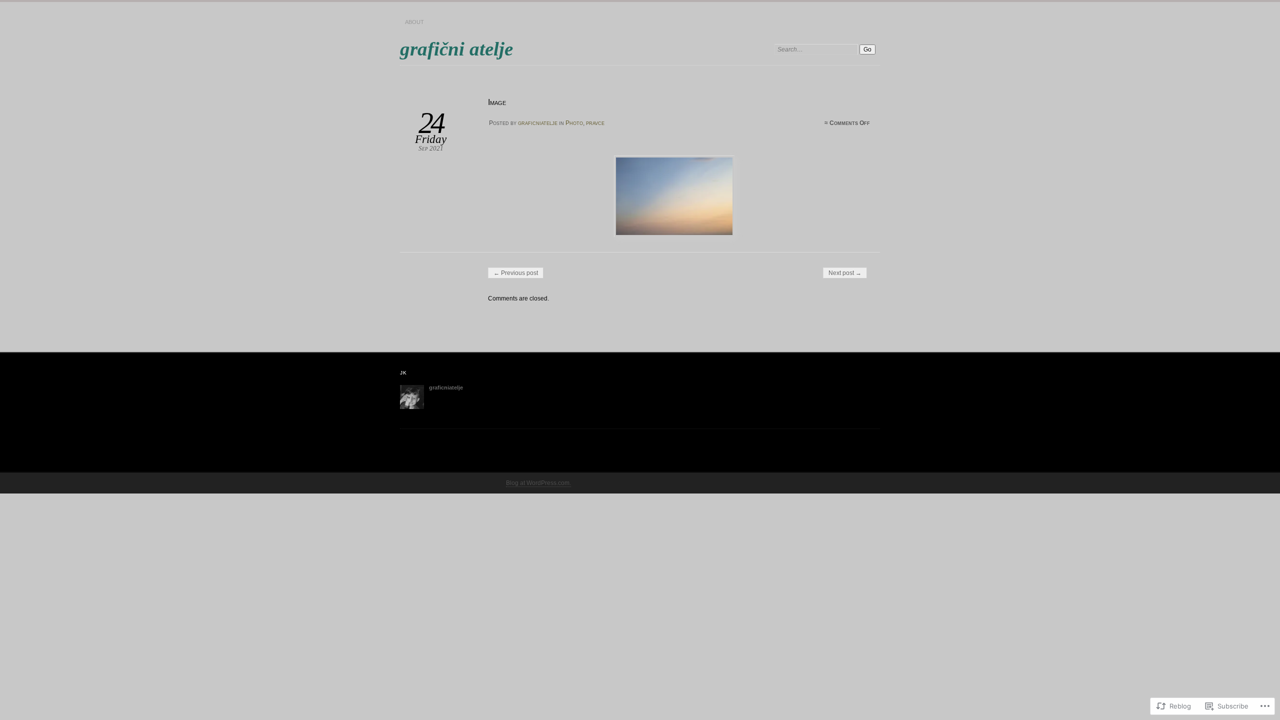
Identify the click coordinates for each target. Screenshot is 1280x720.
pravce (595, 123)
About (414, 22)
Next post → (845, 273)
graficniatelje (538, 123)
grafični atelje (456, 49)
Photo (574, 123)
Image (497, 102)
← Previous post (516, 273)
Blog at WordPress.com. (538, 483)
